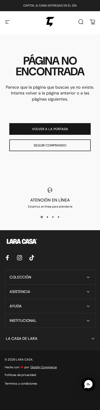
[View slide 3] (53, 217)
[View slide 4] (58, 217)
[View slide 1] (41, 217)
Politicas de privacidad (20, 375)
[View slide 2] (47, 217)
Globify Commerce (43, 367)
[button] (88, 384)
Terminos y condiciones (21, 384)
